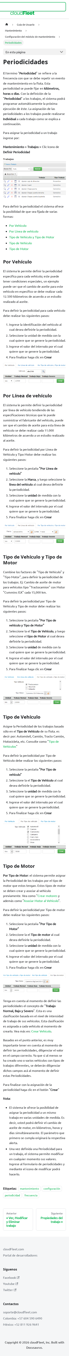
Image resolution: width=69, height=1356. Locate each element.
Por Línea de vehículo (23, 231)
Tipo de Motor (19, 249)
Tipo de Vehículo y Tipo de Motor (31, 237)
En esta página (15, 52)
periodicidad (12, 1195)
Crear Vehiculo (41, 1031)
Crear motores (47, 896)
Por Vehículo (17, 225)
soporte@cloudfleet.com (20, 1312)
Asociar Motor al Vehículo (41, 901)
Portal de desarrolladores (20, 1255)
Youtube (9, 1283)
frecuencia (31, 1195)
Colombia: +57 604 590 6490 (22, 1318)
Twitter (8, 1290)
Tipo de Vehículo (20, 243)
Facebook (9, 1277)
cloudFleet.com (13, 1249)
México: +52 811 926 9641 (21, 1324)
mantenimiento (29, 1188)
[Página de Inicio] (6, 24)
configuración (52, 1188)
